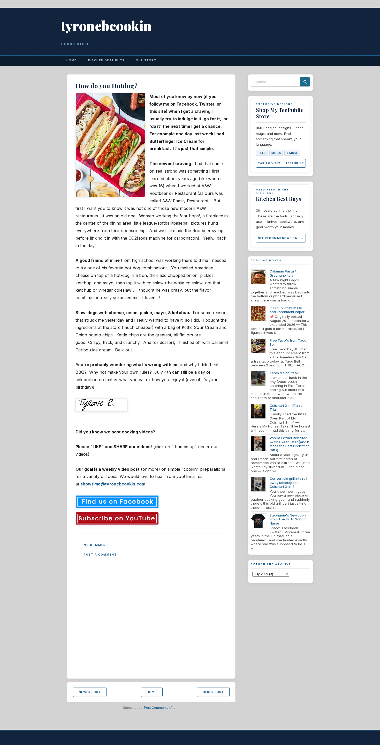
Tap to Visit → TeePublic (281, 163)
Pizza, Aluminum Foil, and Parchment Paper (287, 310)
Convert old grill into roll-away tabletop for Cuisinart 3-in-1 (289, 482)
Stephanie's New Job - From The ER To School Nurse (288, 519)
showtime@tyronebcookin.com (112, 483)
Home (71, 60)
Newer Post (90, 692)
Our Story (146, 60)
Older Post (213, 692)
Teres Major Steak (284, 373)
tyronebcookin (106, 25)
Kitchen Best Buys (106, 60)
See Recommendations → (281, 238)
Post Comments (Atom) (161, 708)
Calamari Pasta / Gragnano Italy (283, 273)
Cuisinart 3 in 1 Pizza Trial (286, 407)
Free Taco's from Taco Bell (288, 342)
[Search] (305, 81)
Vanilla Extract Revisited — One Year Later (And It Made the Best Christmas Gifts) (289, 444)
